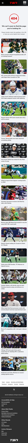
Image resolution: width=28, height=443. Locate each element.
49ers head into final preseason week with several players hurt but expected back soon (13, 309)
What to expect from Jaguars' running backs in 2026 (13, 181)
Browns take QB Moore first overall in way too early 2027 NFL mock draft (14, 223)
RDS (2, 431)
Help (2, 405)
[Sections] (2, 2)
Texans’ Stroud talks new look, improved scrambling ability (12, 139)
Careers (8, 382)
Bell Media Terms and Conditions (9, 413)
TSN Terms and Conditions (8, 414)
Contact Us (4, 403)
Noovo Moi (4, 434)
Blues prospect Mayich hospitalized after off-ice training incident (13, 55)
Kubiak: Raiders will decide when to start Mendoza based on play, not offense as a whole (12, 287)
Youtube (16, 384)
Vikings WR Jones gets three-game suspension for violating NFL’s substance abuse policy (12, 351)
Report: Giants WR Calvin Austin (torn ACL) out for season (13, 118)
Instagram (10, 384)
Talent (3, 382)
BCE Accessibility (5, 402)
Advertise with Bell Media (17, 382)
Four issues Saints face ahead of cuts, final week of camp (13, 160)
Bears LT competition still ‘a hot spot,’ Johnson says (14, 330)
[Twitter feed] (14, 389)
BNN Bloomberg (5, 425)
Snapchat (21, 384)
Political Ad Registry (6, 416)
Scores (24, 4)
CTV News (4, 422)
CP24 (2, 424)
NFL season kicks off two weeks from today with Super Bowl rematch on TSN (13, 76)
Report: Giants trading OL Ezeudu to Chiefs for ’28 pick (13, 244)
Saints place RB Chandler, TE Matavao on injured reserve (12, 265)
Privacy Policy (4, 411)
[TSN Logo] (13, 3)
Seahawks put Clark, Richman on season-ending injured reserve (12, 373)
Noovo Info (4, 433)
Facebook (4, 384)
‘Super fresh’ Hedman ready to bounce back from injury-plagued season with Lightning (13, 97)
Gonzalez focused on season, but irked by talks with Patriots (12, 202)
